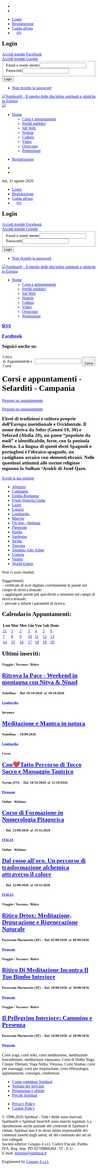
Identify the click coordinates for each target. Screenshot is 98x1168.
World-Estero (22, 564)
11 (37, 636)
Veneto (17, 559)
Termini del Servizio (28, 1086)
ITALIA (7, 840)
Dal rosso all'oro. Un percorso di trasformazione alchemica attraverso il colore (44, 867)
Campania (20, 491)
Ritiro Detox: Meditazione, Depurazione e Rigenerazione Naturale (40, 922)
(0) (19, 33)
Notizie (28, 132)
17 (30, 642)
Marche (18, 518)
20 (52, 642)
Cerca (88, 363)
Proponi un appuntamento (22, 400)
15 (13, 642)
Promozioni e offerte (28, 1091)
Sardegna (19, 536)
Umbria (18, 554)
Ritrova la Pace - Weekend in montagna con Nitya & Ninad (39, 678)
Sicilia (17, 541)
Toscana (18, 545)
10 (30, 636)
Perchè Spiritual (24, 1095)
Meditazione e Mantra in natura (43, 723)
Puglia (17, 532)
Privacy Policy (23, 1104)
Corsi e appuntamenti (39, 119)
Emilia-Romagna (25, 496)
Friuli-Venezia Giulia (28, 500)
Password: (14, 70)
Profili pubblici (34, 123)
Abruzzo (19, 487)
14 (5, 642)
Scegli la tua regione (18, 478)
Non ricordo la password (31, 88)
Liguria (18, 509)
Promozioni (31, 151)
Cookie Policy (23, 1108)
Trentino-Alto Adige (28, 550)
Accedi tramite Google (20, 59)
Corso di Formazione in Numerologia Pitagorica (33, 816)
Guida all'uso (22, 28)
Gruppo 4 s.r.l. (37, 1161)
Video (27, 141)
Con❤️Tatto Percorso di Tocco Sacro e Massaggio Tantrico (41, 768)
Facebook (12, 336)
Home (17, 114)
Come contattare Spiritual (32, 1082)
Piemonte (19, 527)
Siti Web (29, 128)
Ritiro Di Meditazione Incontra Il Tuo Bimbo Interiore (45, 973)
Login (17, 19)
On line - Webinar (26, 523)
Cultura (28, 137)
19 (45, 642)
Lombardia (20, 514)
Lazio (16, 505)
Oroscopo (30, 146)
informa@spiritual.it (30, 1153)
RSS (6, 326)
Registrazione (23, 24)
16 (22, 642)
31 (5, 631)
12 (45, 636)
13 (52, 636)
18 (37, 642)
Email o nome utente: (23, 65)
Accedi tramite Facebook (22, 54)
